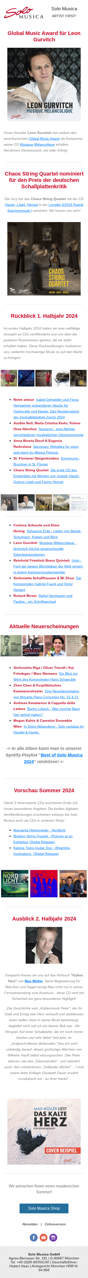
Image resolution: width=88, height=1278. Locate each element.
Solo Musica (64, 8)
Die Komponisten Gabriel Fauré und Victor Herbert (47, 584)
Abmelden (30, 1224)
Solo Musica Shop (44, 1208)
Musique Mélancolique (37, 144)
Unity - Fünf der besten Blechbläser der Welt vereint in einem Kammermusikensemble (48, 566)
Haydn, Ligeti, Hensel (21, 205)
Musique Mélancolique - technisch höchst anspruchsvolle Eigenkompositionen (44, 548)
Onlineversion (55, 1224)
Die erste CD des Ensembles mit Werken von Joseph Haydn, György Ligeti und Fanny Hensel (46, 476)
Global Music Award (44, 139)
